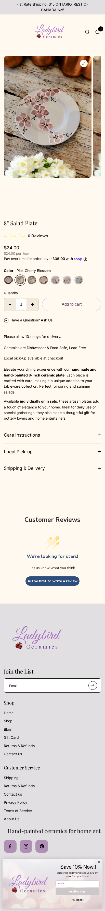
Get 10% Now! (77, 891)
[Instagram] (26, 846)
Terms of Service (18, 811)
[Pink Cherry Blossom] (20, 280)
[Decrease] (10, 304)
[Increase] (32, 304)
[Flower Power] (55, 280)
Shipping (11, 778)
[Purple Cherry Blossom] (31, 280)
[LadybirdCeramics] (49, 32)
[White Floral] (8, 280)
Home (9, 713)
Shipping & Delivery (24, 468)
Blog (7, 729)
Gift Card (11, 737)
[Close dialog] (99, 862)
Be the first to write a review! (52, 581)
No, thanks (77, 900)
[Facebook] (10, 846)
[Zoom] (84, 63)
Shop (8, 721)
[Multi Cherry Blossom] (67, 280)
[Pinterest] (41, 846)
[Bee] (43, 280)
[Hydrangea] (78, 280)
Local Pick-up (18, 451)
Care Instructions (22, 435)
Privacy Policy (15, 802)
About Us (11, 819)
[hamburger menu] (9, 32)
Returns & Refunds (19, 746)
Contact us (13, 754)
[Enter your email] (92, 685)
